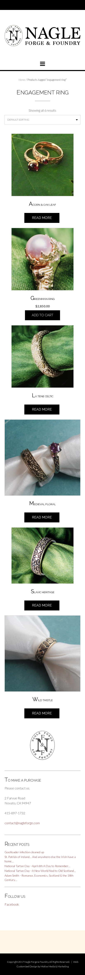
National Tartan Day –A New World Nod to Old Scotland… (40, 870)
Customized (23, 966)
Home (22, 79)
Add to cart (42, 315)
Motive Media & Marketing (55, 966)
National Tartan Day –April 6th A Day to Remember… (37, 866)
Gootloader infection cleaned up (24, 852)
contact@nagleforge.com (22, 823)
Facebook (12, 904)
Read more (42, 218)
